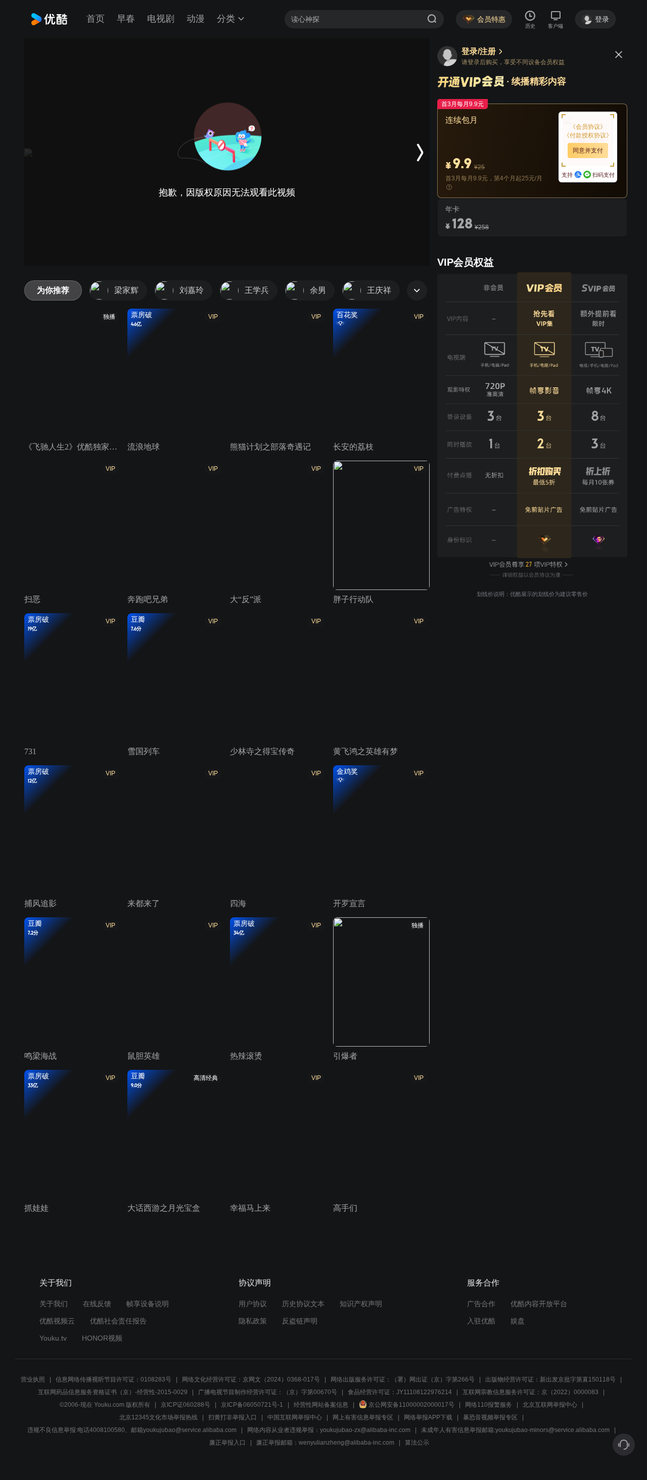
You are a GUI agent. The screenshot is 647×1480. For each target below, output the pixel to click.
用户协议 (253, 1304)
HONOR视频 (102, 1338)
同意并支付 (588, 150)
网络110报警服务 (488, 1404)
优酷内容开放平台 (539, 1304)
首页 (95, 19)
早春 (126, 19)
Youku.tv (53, 1338)
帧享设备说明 (147, 1304)
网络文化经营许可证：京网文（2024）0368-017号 (251, 1379)
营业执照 (33, 1379)
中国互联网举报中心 (294, 1417)
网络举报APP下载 (428, 1417)
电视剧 (160, 19)
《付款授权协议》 (588, 135)
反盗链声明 (299, 1321)
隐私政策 (253, 1321)
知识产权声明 (361, 1304)
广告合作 (481, 1304)
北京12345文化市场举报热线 (158, 1417)
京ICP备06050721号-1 (252, 1404)
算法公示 (417, 1442)
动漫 (196, 19)
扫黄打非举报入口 (232, 1417)
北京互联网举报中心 (550, 1404)
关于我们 (53, 1304)
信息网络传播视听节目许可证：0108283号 (113, 1379)
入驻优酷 (481, 1321)
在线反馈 (97, 1304)
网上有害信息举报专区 (363, 1417)
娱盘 (518, 1321)
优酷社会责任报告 (118, 1321)
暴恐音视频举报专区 (490, 1417)
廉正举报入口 (227, 1442)
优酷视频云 (57, 1321)
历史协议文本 (303, 1304)
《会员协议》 (588, 126)
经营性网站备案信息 (321, 1404)
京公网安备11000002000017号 (411, 1404)
